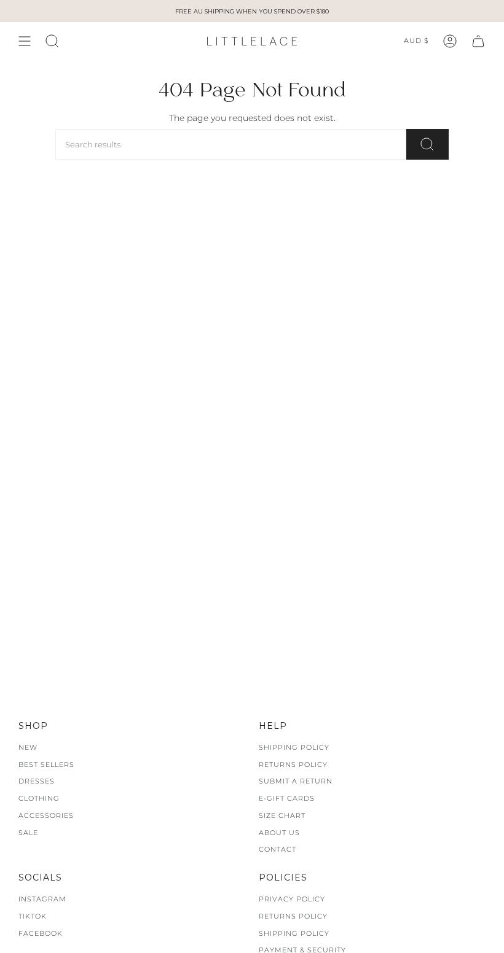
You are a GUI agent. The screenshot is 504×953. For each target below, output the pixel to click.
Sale (28, 832)
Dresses (36, 781)
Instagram (42, 899)
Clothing (39, 798)
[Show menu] (24, 41)
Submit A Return (296, 781)
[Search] (427, 144)
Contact (277, 849)
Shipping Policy (294, 747)
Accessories (46, 815)
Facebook (40, 933)
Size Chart (282, 815)
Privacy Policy (292, 899)
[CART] (478, 41)
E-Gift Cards (287, 798)
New (27, 747)
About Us (279, 832)
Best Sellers (46, 764)
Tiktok (32, 916)
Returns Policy (293, 764)
